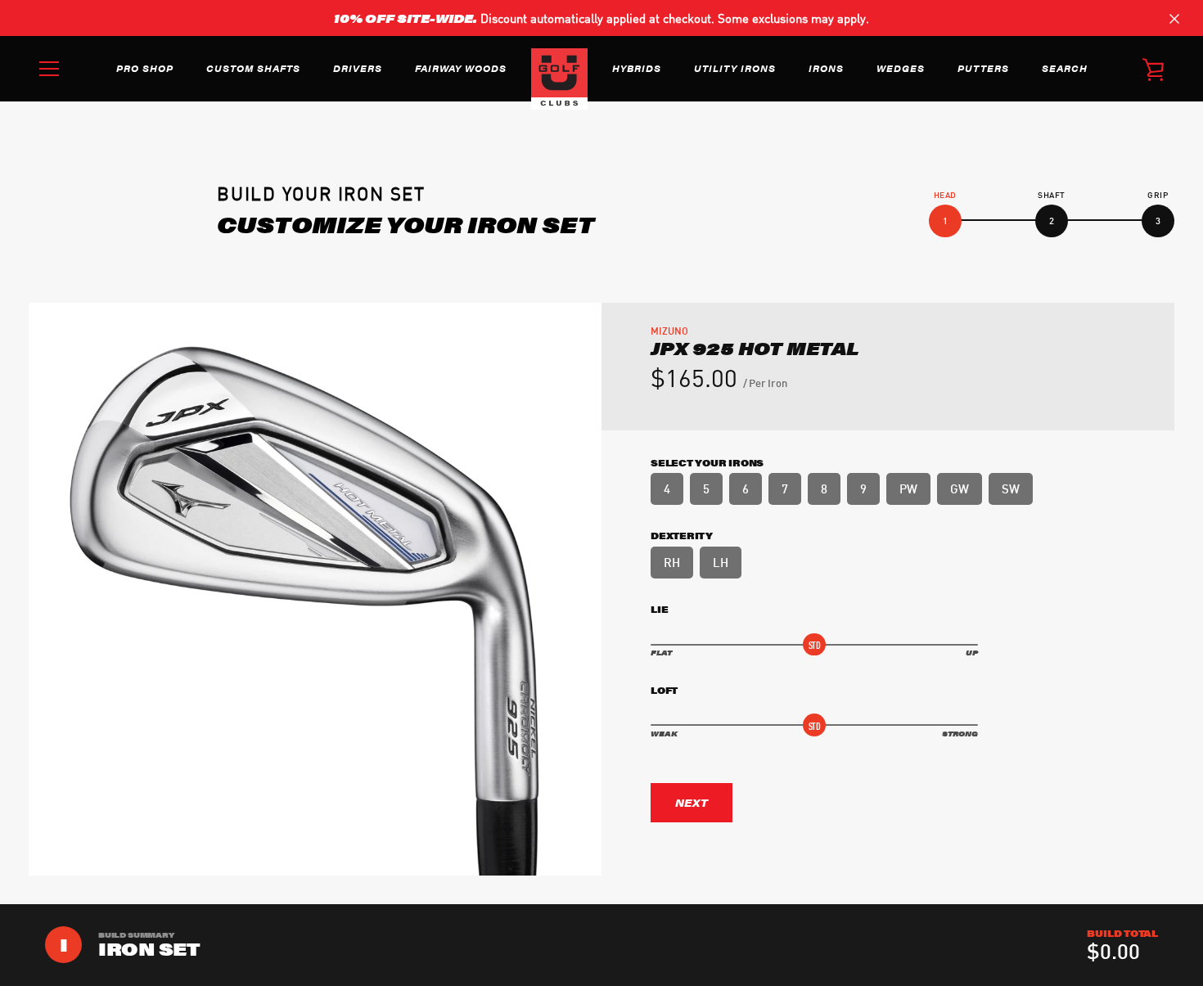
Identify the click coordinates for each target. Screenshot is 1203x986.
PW (908, 488)
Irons (826, 67)
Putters (983, 67)
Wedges (900, 67)
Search (1065, 67)
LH (720, 561)
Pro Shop (144, 67)
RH (672, 561)
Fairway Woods (461, 67)
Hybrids (636, 67)
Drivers (357, 67)
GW (959, 488)
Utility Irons (735, 67)
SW (1011, 488)
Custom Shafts (253, 67)
